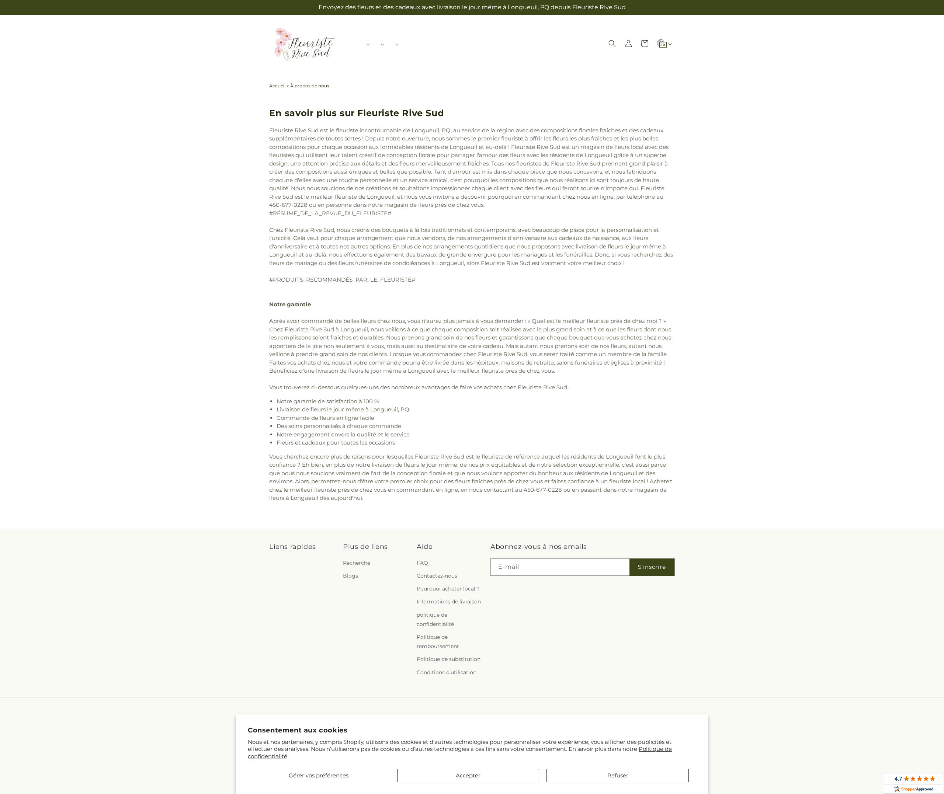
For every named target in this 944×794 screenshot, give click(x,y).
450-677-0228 (289, 204)
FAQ (422, 563)
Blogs (350, 575)
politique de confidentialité (435, 619)
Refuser (617, 775)
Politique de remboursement (438, 642)
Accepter (468, 775)
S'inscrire (652, 566)
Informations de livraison (449, 601)
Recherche (356, 563)
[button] (365, 44)
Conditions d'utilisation (446, 672)
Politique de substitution (448, 659)
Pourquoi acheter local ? (448, 588)
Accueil (277, 85)
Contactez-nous (437, 575)
